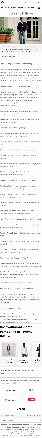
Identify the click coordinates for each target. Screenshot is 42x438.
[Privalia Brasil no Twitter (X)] (30, 415)
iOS (4, 416)
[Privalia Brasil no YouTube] (38, 415)
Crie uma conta (35, 2)
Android (10, 416)
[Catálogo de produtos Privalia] (38, 7)
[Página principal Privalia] (2, 2)
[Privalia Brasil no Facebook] (28, 415)
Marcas (28, 51)
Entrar (26, 2)
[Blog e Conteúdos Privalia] (35, 415)
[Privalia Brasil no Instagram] (33, 415)
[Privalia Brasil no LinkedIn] (40, 415)
